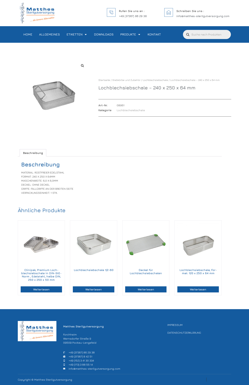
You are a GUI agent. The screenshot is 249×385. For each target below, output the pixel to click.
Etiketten (74, 34)
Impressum (175, 324)
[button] (82, 66)
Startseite (104, 80)
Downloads (103, 34)
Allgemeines (49, 34)
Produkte (128, 34)
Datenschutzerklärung (184, 332)
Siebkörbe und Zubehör (126, 80)
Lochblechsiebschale (155, 80)
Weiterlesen (41, 289)
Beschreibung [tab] (33, 152)
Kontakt (154, 34)
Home (27, 34)
